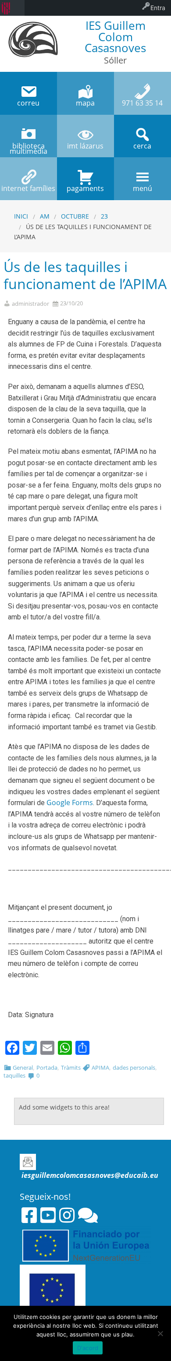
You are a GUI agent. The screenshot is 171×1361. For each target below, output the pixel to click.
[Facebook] (29, 1215)
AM (45, 216)
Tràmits (71, 1067)
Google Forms (69, 802)
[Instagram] (67, 1215)
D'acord (88, 1347)
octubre (75, 216)
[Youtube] (48, 1215)
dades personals (134, 1067)
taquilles (14, 1075)
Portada (46, 1067)
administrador (30, 304)
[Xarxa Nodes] (88, 1215)
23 (104, 216)
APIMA (100, 1067)
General (23, 1067)
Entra (157, 7)
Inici (21, 216)
